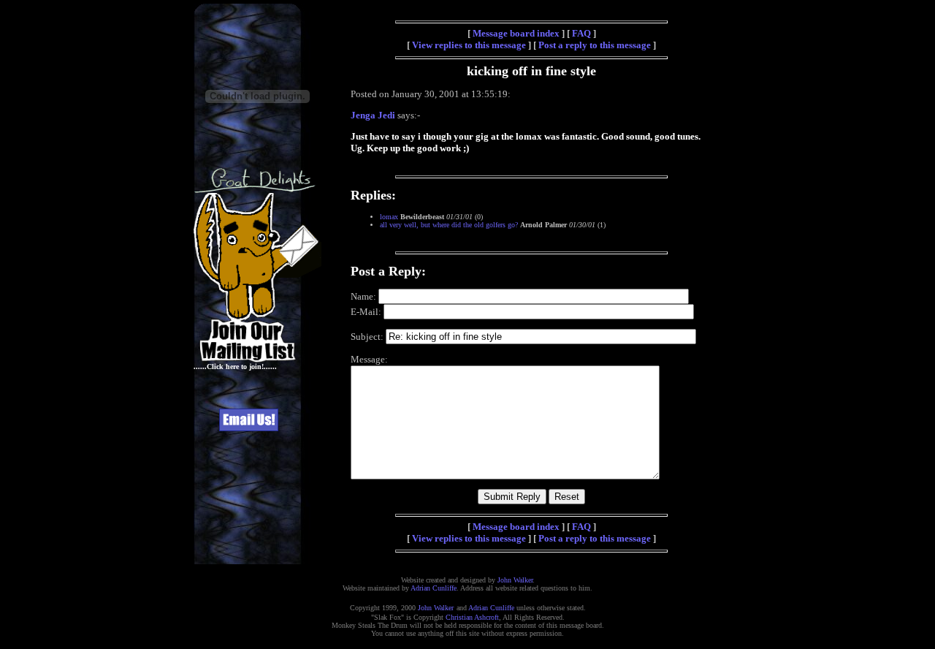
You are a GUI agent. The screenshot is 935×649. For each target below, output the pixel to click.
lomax (389, 217)
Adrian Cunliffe (434, 588)
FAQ (581, 33)
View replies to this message (469, 44)
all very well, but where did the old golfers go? (449, 225)
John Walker (515, 580)
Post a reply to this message (594, 44)
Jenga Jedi (373, 115)
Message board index (516, 33)
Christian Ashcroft (472, 617)
